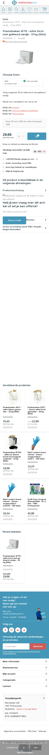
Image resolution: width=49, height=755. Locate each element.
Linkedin (17, 630)
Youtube (24, 630)
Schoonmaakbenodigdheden (25, 110)
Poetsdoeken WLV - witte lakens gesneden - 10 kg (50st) (12, 409)
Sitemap (42, 731)
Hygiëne (15, 107)
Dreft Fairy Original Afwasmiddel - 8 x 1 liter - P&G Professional (37, 502)
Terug (3, 2)
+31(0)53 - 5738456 (17, 617)
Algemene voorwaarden (15, 731)
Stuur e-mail (14, 220)
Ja (24, 748)
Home (5, 19)
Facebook (5, 630)
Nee (35, 748)
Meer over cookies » (25, 752)
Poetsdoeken (18, 113)
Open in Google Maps (26, 709)
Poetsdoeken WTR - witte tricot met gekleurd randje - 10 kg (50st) (12, 559)
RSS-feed (32, 731)
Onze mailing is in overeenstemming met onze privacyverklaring (21, 652)
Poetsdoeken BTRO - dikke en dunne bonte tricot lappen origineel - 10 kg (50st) (12, 456)
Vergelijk (21, 38)
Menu (10, 12)
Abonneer (38, 646)
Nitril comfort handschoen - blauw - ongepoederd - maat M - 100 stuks (12, 502)
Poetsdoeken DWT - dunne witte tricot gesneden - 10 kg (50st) (37, 410)
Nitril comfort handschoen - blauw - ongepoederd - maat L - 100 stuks (37, 455)
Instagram (11, 630)
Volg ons (8, 624)
